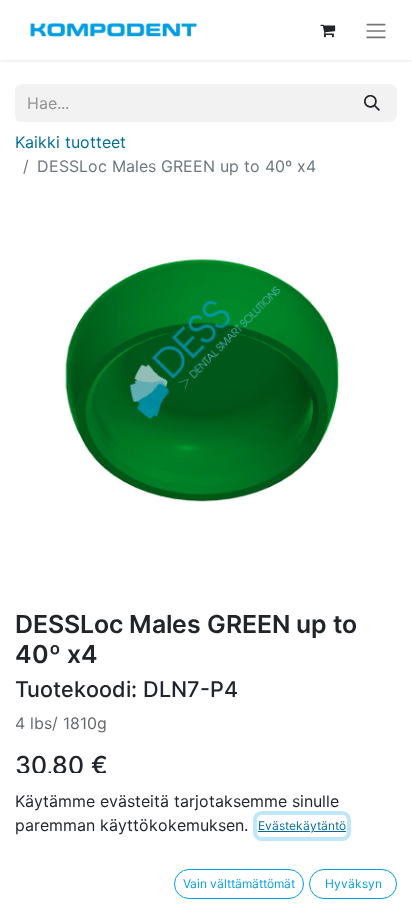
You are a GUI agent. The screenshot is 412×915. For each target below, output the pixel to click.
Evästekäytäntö (302, 825)
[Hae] (372, 103)
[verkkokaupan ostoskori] (327, 30)
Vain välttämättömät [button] (239, 883)
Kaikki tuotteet (70, 142)
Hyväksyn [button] (353, 883)
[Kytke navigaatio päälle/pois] (376, 30)
